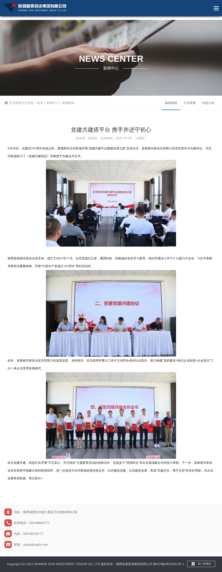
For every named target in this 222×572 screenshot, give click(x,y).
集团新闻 (171, 103)
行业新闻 (190, 103)
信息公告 (208, 103)
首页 (40, 103)
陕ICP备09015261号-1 (168, 564)
